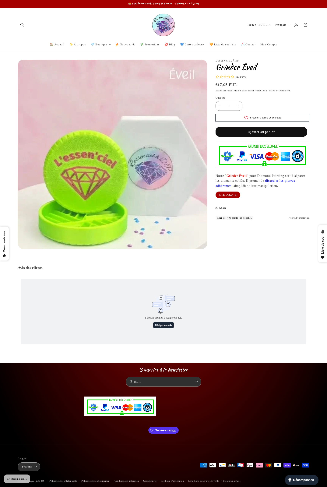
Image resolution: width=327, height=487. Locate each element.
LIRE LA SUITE (228, 194)
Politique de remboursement (95, 481)
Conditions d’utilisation (126, 481)
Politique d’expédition (172, 481)
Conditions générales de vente (203, 481)
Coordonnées (150, 481)
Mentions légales (232, 481)
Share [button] (223, 207)
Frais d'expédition (244, 90)
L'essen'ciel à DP (35, 481)
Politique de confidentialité (63, 481)
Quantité (220, 97)
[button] (22, 24)
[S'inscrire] (196, 382)
